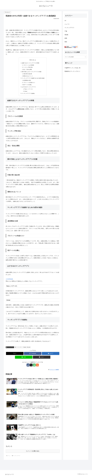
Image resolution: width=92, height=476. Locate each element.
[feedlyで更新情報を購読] (34, 365)
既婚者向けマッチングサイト (72, 71)
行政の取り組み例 (27, 73)
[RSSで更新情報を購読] (37, 365)
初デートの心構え (27, 84)
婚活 (25, 347)
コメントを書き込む (33, 451)
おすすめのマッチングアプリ (29, 86)
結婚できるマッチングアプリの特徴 (30, 63)
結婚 (29, 347)
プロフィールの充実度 (28, 65)
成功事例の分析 (27, 80)
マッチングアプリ (10, 347)
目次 (30, 60)
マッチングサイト (19, 347)
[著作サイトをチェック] (28, 365)
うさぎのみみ (9, 279)
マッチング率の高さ (28, 67)
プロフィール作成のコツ (29, 82)
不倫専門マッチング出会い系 (72, 68)
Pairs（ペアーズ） (28, 89)
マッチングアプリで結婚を (28, 93)
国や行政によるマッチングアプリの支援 (31, 71)
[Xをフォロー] (31, 365)
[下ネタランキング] (68, 46)
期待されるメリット (28, 76)
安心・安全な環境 (27, 69)
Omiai (25, 91)
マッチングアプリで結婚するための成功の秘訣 (33, 78)
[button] (41, 357)
